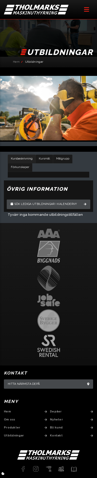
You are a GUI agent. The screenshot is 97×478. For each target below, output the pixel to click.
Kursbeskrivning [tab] (22, 158)
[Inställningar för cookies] (3, 473)
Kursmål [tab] (44, 158)
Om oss (9, 419)
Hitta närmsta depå (24, 384)
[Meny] (86, 9)
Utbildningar (14, 435)
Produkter (12, 427)
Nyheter (56, 419)
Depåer (56, 411)
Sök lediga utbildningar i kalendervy (45, 204)
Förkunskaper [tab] (20, 167)
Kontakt (56, 435)
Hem (16, 61)
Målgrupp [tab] (62, 158)
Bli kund (56, 427)
